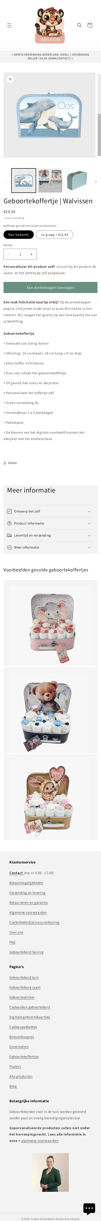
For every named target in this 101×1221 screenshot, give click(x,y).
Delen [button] (12, 463)
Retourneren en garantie (28, 902)
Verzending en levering (27, 892)
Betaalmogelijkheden (26, 882)
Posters (15, 1066)
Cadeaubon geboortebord (29, 1007)
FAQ (12, 942)
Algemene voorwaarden (28, 912)
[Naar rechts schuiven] (96, 182)
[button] (9, 25)
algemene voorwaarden (39, 1140)
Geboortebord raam (24, 987)
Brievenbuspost (21, 1036)
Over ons (16, 932)
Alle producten (20, 1076)
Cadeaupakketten (23, 1027)
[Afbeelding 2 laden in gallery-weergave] (50, 180)
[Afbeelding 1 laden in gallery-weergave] (24, 180)
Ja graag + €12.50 (54, 234)
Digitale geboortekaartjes (29, 1017)
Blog (13, 1086)
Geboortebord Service (26, 952)
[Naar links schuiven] (5, 182)
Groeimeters (19, 1046)
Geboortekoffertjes (24, 1056)
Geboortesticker (22, 997)
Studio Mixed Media (43, 1219)
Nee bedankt (18, 234)
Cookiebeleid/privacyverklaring (34, 922)
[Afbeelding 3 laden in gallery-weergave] (77, 180)
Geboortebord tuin (24, 977)
